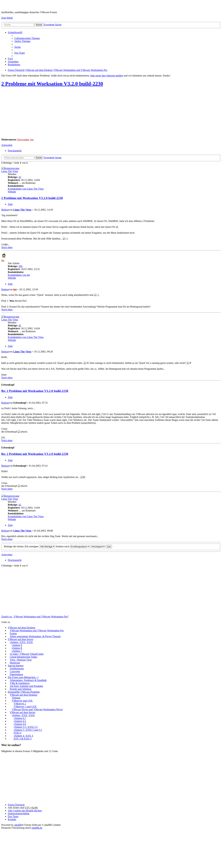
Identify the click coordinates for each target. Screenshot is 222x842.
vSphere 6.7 (20, 718)
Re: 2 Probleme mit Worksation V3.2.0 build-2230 (34, 391)
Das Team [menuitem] (19, 52)
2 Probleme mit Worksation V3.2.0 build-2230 (52, 84)
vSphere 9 (17, 645)
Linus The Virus (9, 171)
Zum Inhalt (7, 17)
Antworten (6, 145)
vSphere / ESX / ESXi (21, 642)
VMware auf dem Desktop (21, 627)
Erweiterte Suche (52, 24)
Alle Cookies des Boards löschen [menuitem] (25, 810)
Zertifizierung (17, 668)
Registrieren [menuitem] (14, 64)
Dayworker (23, 139)
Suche (39, 25)
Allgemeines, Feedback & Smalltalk (28, 680)
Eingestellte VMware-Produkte (24, 692)
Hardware (15, 662)
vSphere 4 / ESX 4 (23, 735)
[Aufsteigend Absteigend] (98, 546)
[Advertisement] (98, 113)
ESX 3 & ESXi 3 (23, 738)
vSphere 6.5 (20, 721)
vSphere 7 (17, 651)
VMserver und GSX (22, 700)
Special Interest (15, 665)
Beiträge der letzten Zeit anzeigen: (21, 546)
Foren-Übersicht (16, 804)
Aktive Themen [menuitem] (22, 41)
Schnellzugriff (15, 32)
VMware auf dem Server (20, 639)
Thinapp (16, 697)
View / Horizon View (21, 659)
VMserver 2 (20, 703)
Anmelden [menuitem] (13, 61)
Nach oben (7, 247)
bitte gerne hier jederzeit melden (106, 75)
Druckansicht (14, 150)
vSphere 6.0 (20, 724)
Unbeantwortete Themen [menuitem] (27, 38)
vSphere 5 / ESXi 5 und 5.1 (28, 730)
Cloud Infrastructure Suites (23, 656)
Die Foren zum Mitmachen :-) (23, 677)
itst (2, 260)
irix (32, 139)
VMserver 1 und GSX (25, 706)
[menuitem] (18, 813)
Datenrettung (16, 674)
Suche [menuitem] (17, 47)
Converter (15, 671)
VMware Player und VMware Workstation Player (37, 709)
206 (20, 266)
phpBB (18, 824)
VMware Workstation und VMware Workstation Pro (37, 630)
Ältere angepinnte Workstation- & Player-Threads (35, 636)
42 (20, 177)
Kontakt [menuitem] (12, 819)
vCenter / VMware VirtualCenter (27, 654)
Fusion (13, 633)
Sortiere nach (63, 546)
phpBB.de (37, 827)
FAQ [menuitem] (10, 58)
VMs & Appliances (20, 683)
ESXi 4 (17, 732)
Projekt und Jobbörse (20, 689)
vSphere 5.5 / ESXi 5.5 (26, 727)
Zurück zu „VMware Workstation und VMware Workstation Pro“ (35, 616)
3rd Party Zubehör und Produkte (26, 686)
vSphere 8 (17, 648)
